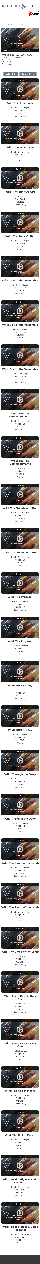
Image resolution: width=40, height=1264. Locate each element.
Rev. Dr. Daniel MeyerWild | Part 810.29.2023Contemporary (20, 514)
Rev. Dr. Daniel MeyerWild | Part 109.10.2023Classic (20, 1234)
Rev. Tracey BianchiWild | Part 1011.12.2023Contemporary (20, 287)
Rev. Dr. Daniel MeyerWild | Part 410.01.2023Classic (20, 913)
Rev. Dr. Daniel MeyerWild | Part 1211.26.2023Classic (20, 154)
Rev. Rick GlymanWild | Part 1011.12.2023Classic (20, 331)
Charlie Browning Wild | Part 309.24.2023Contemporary (20, 1004)
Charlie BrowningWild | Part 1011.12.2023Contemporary (20, 375)
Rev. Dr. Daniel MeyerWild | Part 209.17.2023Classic (20, 1141)
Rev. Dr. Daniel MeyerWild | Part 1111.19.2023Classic (20, 242)
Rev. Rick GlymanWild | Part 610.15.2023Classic (20, 736)
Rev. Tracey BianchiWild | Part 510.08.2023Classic (20, 825)
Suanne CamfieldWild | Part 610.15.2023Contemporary (20, 692)
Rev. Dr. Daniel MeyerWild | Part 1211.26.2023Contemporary (20, 109)
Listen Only (11, 74)
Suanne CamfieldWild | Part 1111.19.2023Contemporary (20, 198)
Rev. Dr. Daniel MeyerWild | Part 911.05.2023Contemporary (20, 421)
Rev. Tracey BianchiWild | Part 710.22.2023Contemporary (20, 603)
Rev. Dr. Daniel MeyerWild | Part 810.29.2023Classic (20, 559)
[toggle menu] (36, 6)
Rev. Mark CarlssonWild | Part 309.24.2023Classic (20, 1051)
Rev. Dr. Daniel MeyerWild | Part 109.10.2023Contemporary (20, 1187)
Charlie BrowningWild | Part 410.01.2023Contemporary (20, 958)
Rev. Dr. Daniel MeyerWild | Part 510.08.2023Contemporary (20, 780)
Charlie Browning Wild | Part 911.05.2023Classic (20, 468)
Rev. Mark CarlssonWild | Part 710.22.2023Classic (20, 647)
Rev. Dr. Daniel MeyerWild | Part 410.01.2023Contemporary (20, 869)
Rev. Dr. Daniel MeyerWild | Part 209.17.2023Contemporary (20, 1097)
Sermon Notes (28, 74)
